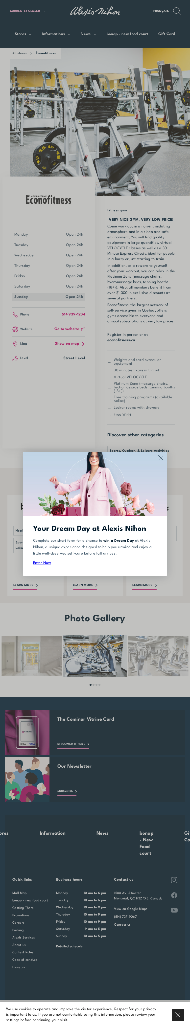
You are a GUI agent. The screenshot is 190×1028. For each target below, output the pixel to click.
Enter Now (42, 563)
